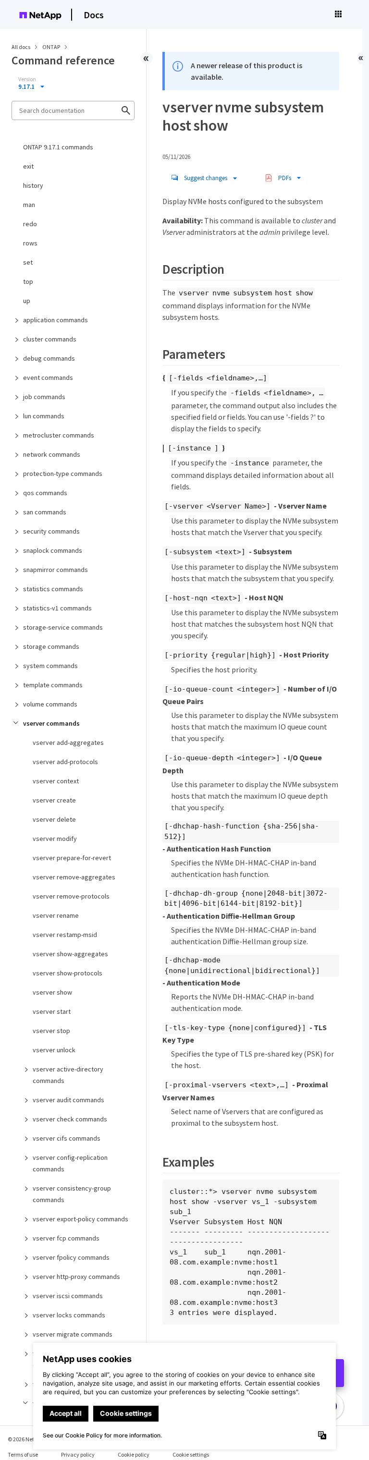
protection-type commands (62, 473)
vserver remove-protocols (71, 896)
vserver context (56, 781)
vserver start (52, 1011)
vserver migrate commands (72, 1334)
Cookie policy (133, 1454)
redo (30, 223)
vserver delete (54, 819)
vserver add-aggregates (68, 742)
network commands (51, 454)
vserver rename (56, 915)
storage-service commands (63, 627)
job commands (44, 396)
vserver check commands (70, 1119)
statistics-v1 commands (57, 608)
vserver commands (51, 723)
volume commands (50, 704)
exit (28, 166)
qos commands (45, 492)
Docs (94, 15)
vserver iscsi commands (68, 1295)
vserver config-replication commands (70, 1163)
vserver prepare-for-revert (72, 857)
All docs (21, 46)
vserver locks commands (69, 1315)
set (28, 262)
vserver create (54, 800)
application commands (55, 320)
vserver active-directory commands (68, 1075)
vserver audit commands (68, 1099)
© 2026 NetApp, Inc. (31, 1439)
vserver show (52, 992)
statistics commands (53, 588)
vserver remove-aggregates (74, 877)
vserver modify (55, 838)
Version (27, 79)
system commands (50, 665)
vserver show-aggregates (70, 953)
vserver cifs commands (66, 1138)
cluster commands (49, 339)
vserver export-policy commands (80, 1219)
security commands (51, 531)
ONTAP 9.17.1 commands (58, 147)
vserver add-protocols (65, 761)
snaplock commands (52, 550)
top (28, 281)
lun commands (43, 416)
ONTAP (51, 46)
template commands (53, 685)
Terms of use (23, 1454)
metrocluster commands (58, 435)
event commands (48, 377)
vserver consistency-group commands (72, 1194)
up (26, 300)
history (33, 185)
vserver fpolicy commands (71, 1257)
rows (30, 243)
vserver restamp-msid (65, 934)
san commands (44, 512)
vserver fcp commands (66, 1238)
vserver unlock (54, 1050)
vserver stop (51, 1030)
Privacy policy (78, 1454)
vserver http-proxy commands (76, 1276)
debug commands (49, 358)
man (29, 204)
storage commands (51, 646)
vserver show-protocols (67, 973)
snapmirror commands (55, 569)
